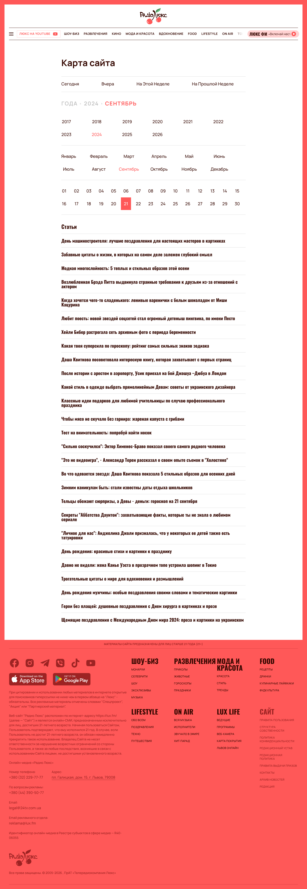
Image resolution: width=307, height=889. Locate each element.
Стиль (221, 683)
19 (101, 204)
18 (89, 204)
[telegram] (45, 663)
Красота (223, 676)
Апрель (159, 156)
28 (212, 204)
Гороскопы (182, 683)
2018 (97, 122)
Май (189, 156)
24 (163, 204)
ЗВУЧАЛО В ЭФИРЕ (187, 734)
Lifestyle (209, 34)
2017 (66, 122)
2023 (66, 134)
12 (200, 191)
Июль (69, 169)
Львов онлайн (227, 748)
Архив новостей (272, 780)
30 (237, 204)
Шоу (134, 683)
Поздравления (142, 727)
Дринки (265, 676)
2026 (158, 134)
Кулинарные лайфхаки (277, 683)
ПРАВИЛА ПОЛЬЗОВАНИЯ (277, 720)
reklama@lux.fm (22, 823)
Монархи (138, 669)
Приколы (181, 669)
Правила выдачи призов (278, 766)
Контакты (267, 773)
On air (227, 34)
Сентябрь (121, 103)
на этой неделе (152, 84)
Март (129, 156)
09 (163, 191)
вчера (108, 84)
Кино (116, 34)
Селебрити (139, 676)
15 (237, 191)
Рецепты (266, 669)
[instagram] (29, 663)
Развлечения (95, 34)
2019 (127, 122)
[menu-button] (11, 34)
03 (88, 191)
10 (175, 191)
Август (99, 169)
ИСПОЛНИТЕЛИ (184, 727)
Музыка (137, 697)
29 (224, 204)
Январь (69, 156)
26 (187, 204)
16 (64, 204)
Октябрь (159, 169)
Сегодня (70, 84)
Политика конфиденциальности (277, 739)
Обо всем (138, 720)
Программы (226, 727)
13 (212, 191)
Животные (182, 676)
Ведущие (223, 720)
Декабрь (219, 169)
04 (101, 191)
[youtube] (90, 663)
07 (138, 191)
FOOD (192, 34)
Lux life (228, 711)
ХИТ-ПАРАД (182, 741)
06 (126, 191)
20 (113, 204)
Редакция (267, 786)
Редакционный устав (276, 748)
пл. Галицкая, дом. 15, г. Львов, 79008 (83, 777)
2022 (218, 122)
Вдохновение (171, 34)
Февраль (99, 156)
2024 (91, 103)
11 (187, 191)
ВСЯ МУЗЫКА (183, 720)
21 (126, 204)
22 (138, 204)
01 (64, 191)
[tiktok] (75, 663)
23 (150, 204)
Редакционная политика (271, 757)
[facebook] (14, 663)
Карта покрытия (229, 741)
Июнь (219, 156)
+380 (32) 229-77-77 (26, 777)
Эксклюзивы (141, 690)
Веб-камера (225, 734)
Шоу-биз (71, 34)
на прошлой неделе (213, 84)
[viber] (60, 663)
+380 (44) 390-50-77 (26, 792)
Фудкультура (269, 690)
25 (175, 204)
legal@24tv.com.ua (25, 807)
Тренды (222, 690)
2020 (158, 122)
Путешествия (141, 741)
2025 (127, 134)
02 (76, 191)
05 (113, 191)
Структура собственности (272, 729)
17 (76, 204)
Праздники (182, 690)
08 (150, 191)
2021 (188, 122)
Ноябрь (189, 169)
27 (200, 204)
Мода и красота (140, 34)
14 (225, 191)
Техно (135, 734)
